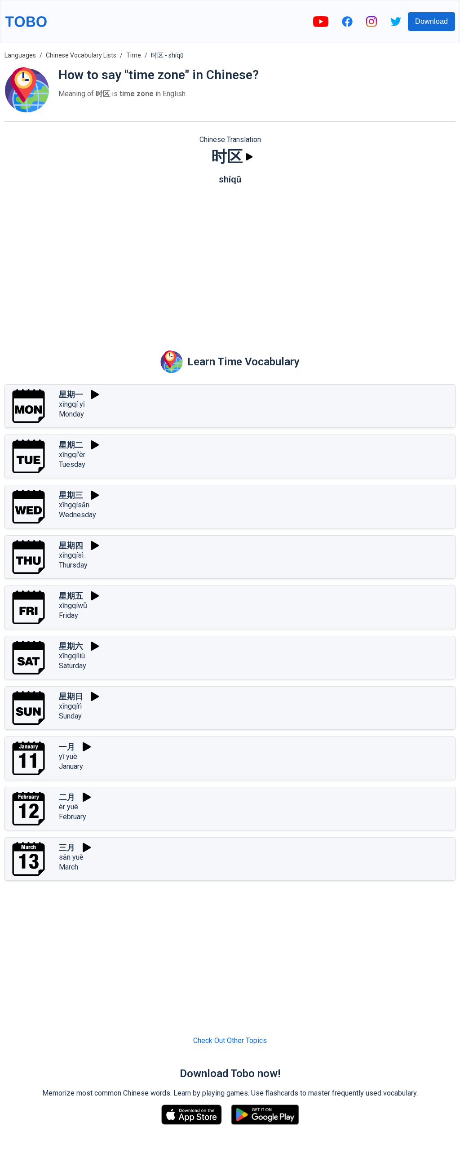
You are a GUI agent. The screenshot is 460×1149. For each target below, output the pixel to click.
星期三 (71, 495)
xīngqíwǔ (73, 605)
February (72, 816)
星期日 (71, 696)
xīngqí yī (72, 404)
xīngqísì (71, 555)
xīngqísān (74, 505)
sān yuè (71, 857)
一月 (67, 746)
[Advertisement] (230, 261)
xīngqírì (70, 706)
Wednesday (77, 514)
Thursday (73, 565)
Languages (20, 55)
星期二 (71, 444)
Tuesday (72, 464)
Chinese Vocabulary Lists (81, 55)
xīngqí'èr (72, 454)
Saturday (72, 665)
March (68, 867)
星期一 (71, 394)
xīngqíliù (72, 656)
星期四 (71, 545)
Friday (68, 615)
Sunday (70, 716)
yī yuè (68, 756)
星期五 (71, 595)
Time (133, 55)
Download (431, 21)
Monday (71, 414)
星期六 (71, 646)
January (71, 766)
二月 (67, 797)
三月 (67, 847)
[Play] (249, 157)
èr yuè (68, 807)
